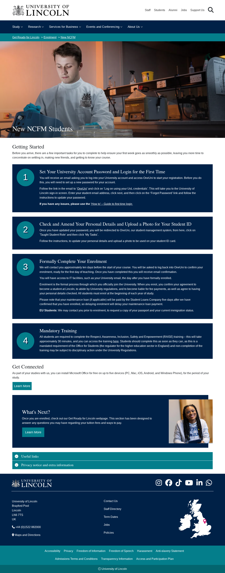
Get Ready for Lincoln (25, 37)
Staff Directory (112, 508)
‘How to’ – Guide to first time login (112, 203)
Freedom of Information (91, 550)
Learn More (22, 386)
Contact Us (111, 501)
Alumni (173, 10)
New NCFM (68, 37)
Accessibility (52, 550)
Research (34, 26)
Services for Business (63, 26)
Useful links (30, 456)
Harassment (144, 550)
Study (16, 26)
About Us (134, 26)
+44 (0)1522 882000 (28, 527)
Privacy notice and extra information (47, 464)
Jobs (184, 10)
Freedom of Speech (121, 550)
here (116, 341)
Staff (147, 10)
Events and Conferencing (102, 26)
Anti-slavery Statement (170, 550)
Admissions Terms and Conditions (76, 558)
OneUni (82, 188)
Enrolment (50, 37)
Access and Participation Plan (155, 558)
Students (159, 10)
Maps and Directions (27, 534)
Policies (109, 532)
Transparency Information (117, 558)
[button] (210, 10)
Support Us (197, 10)
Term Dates (111, 516)
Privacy (68, 550)
